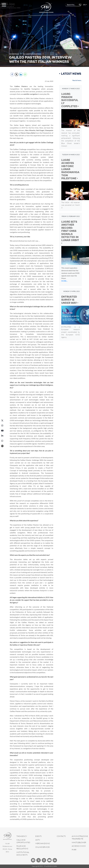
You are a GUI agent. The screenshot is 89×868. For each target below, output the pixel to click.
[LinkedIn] (2, 435)
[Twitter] (38, 860)
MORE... (64, 281)
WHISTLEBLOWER (79, 842)
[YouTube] (2, 430)
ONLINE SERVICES (42, 847)
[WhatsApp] (2, 441)
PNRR (74, 850)
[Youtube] (49, 860)
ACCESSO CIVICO (79, 846)
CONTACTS (61, 836)
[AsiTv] (2, 446)
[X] (2, 420)
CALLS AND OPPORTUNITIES (23, 841)
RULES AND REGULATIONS (22, 847)
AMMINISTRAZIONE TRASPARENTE (80, 837)
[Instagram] (2, 425)
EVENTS (38, 836)
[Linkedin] (55, 860)
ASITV (37, 840)
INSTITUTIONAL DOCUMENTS (22, 853)
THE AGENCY (21, 836)
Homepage (14, 54)
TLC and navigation (32, 54)
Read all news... (77, 80)
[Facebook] (33, 860)
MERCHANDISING (42, 843)
